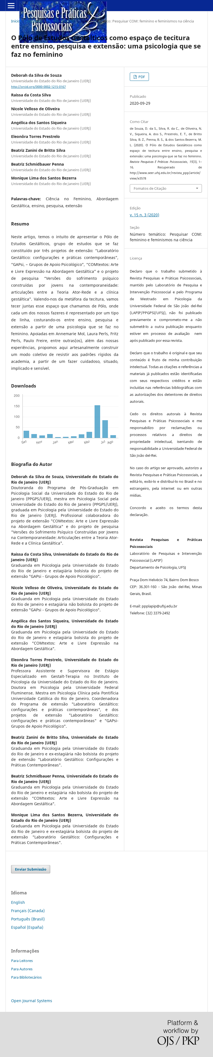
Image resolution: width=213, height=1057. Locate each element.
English (18, 902)
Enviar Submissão (30, 869)
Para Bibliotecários (26, 977)
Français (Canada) (28, 910)
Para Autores (21, 968)
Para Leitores (22, 960)
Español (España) (27, 927)
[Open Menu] (11, 5)
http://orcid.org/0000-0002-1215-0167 (38, 87)
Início (15, 21)
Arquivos (34, 21)
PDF (141, 76)
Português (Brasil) (28, 919)
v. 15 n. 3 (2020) (61, 21)
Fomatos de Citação (150, 188)
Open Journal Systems (31, 1000)
